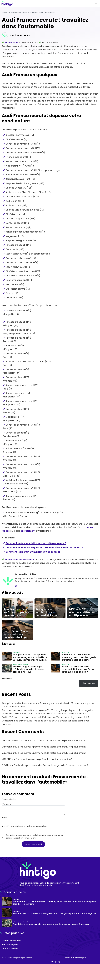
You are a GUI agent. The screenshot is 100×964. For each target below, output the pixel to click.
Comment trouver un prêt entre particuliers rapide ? (44, 759)
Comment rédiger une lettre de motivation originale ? (35, 543)
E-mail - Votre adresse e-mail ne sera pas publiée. (25, 826)
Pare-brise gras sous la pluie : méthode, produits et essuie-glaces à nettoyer (44, 713)
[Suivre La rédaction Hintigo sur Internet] (16, 586)
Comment (7, 804)
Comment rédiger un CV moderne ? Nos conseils (32, 551)
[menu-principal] (96, 3)
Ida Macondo (26, 559)
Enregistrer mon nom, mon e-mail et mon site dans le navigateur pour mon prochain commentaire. (34, 836)
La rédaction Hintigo (20, 35)
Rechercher (7, 678)
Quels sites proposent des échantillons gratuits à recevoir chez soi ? (51, 765)
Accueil (5, 12)
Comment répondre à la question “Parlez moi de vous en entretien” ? (44, 547)
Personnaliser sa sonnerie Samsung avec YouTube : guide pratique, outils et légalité (47, 710)
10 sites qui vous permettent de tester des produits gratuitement (50, 746)
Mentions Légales (10, 944)
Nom (4, 817)
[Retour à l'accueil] (45, 4)
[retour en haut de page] (96, 950)
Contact (67, 958)
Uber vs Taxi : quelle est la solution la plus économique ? (54, 740)
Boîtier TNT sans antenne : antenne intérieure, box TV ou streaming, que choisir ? (45, 717)
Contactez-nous (10, 948)
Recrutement (28, 530)
